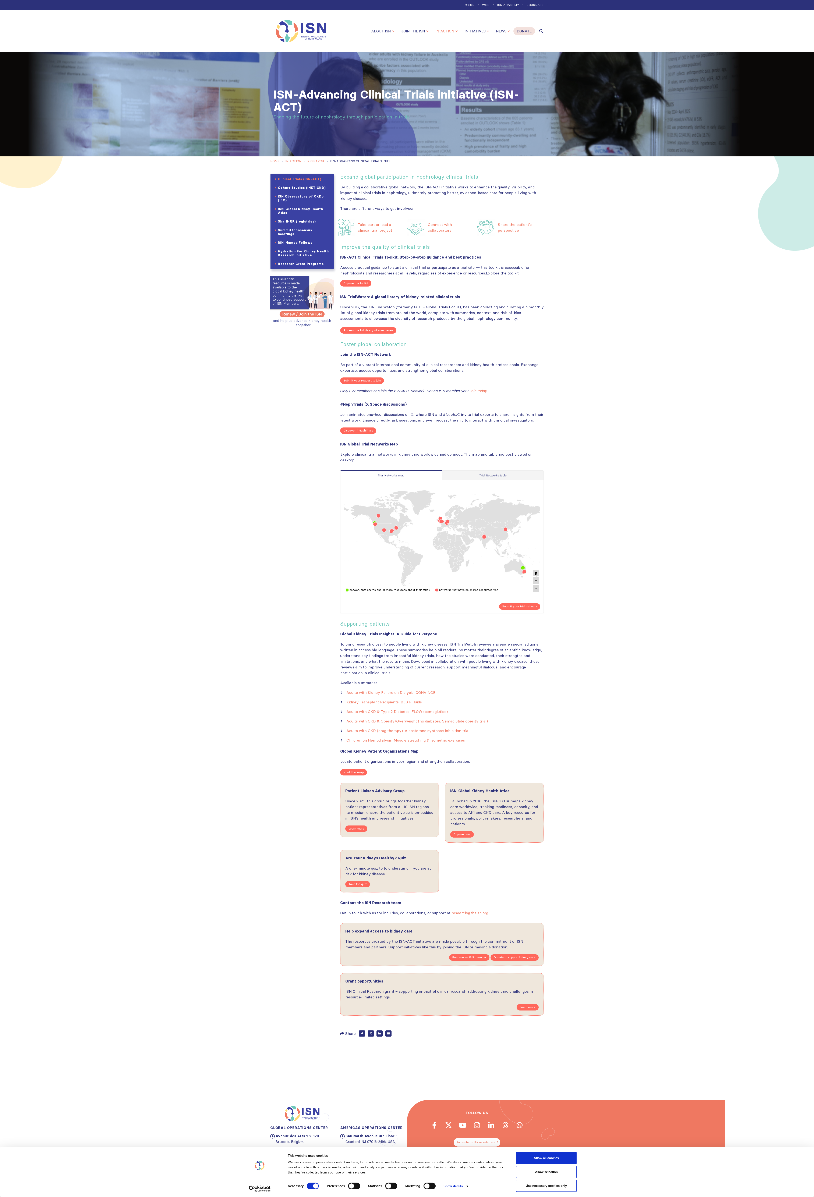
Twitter (371, 1033)
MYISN (469, 5)
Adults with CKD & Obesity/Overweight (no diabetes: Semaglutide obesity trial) (417, 721)
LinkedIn (379, 1033)
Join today (478, 391)
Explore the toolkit (355, 283)
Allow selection (546, 1172)
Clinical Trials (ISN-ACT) (299, 179)
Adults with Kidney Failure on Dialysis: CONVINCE (390, 692)
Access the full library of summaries (368, 330)
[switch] (354, 1186)
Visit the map (353, 772)
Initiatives (475, 31)
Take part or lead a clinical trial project (375, 227)
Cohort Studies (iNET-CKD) (302, 188)
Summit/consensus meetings (295, 232)
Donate (524, 31)
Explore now (462, 834)
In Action (444, 31)
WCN (485, 5)
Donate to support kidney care (514, 957)
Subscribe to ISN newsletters (475, 1142)
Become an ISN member (469, 957)
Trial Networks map (391, 475)
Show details (453, 1186)
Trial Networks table (493, 475)
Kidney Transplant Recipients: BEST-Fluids (384, 702)
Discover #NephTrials (358, 430)
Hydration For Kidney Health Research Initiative (303, 253)
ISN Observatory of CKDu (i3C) (301, 198)
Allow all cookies (546, 1158)
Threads (505, 1125)
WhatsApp (519, 1125)
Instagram (477, 1125)
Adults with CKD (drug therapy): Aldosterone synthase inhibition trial (407, 730)
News (501, 31)
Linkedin (491, 1125)
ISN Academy (508, 5)
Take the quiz (357, 884)
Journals (535, 5)
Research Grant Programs (301, 264)
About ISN (381, 31)
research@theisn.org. (470, 912)
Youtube (463, 1125)
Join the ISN (413, 31)
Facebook (362, 1033)
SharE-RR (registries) (297, 221)
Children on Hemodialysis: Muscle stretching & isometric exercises (405, 740)
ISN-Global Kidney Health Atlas (300, 211)
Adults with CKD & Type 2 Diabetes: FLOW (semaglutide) (397, 711)
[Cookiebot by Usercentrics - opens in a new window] (259, 1189)
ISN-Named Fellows (295, 243)
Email (388, 1033)
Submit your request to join (362, 380)
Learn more (356, 828)
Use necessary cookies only (546, 1185)
